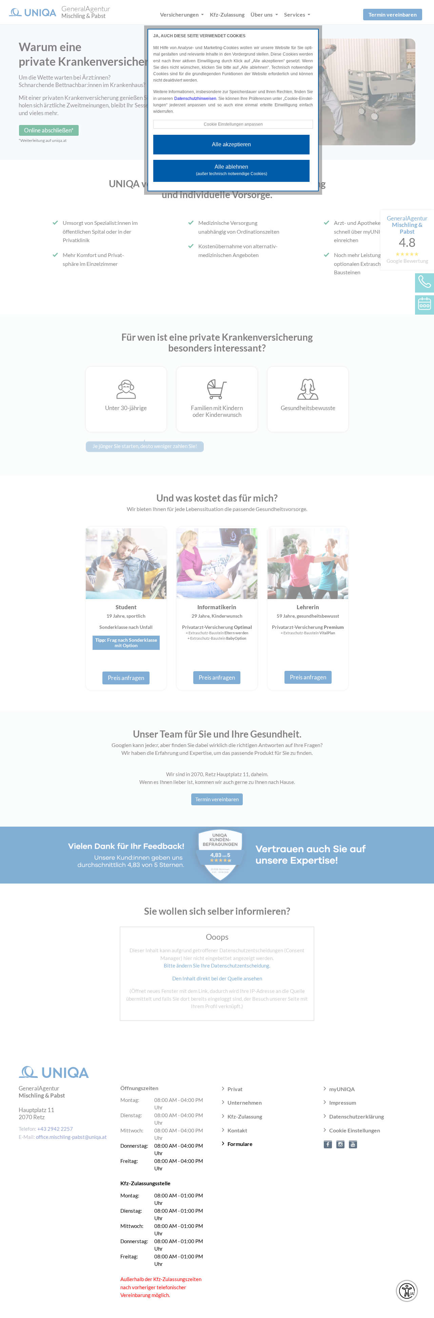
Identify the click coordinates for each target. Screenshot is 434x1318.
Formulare (240, 1144)
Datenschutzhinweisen (195, 98)
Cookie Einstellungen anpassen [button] (233, 124)
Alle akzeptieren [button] (231, 144)
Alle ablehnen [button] (231, 170)
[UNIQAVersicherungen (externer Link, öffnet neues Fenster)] (353, 1144)
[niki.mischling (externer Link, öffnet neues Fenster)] (328, 1144)
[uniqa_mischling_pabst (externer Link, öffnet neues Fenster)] (340, 1144)
